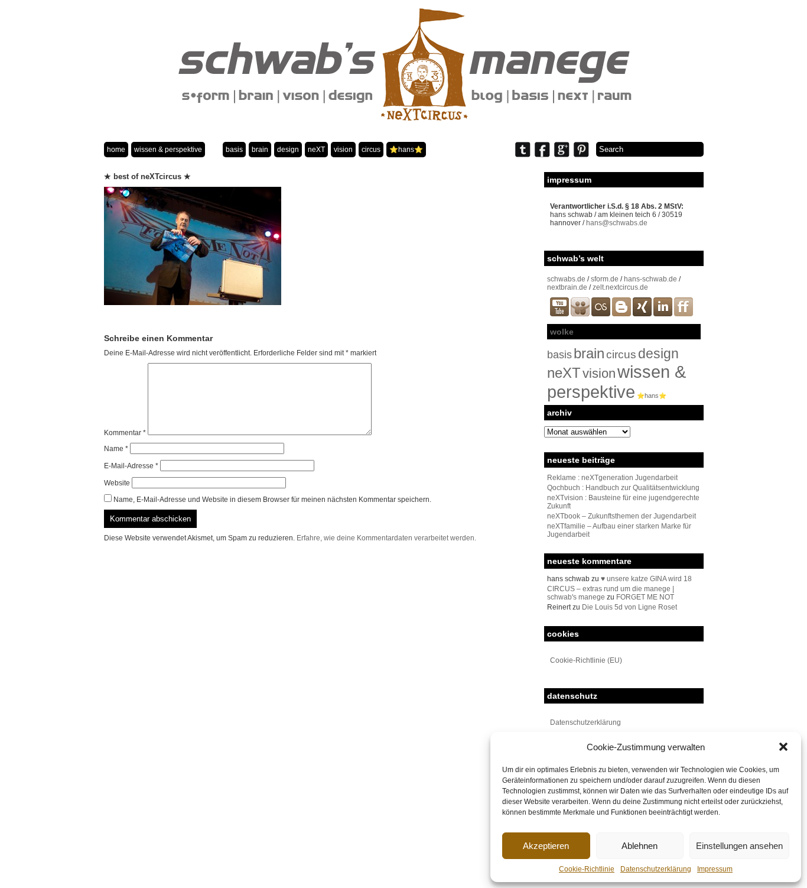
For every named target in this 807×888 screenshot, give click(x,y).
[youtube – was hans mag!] (559, 314)
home (116, 149)
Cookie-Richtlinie (586, 869)
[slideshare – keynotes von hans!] (580, 314)
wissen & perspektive (168, 149)
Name (116, 449)
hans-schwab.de (650, 279)
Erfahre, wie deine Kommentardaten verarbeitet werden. (386, 538)
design (288, 149)
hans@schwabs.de (616, 223)
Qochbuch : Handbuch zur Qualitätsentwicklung (623, 488)
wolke (562, 331)
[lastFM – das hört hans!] (600, 314)
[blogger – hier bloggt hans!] (621, 314)
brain (260, 149)
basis (234, 149)
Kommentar (125, 433)
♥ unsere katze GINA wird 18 (646, 579)
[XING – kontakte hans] (642, 314)
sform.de (605, 279)
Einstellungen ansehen (739, 846)
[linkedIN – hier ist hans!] (662, 314)
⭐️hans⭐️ (406, 149)
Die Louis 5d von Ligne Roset (629, 607)
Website (117, 483)
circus (371, 149)
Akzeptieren (546, 846)
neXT (316, 149)
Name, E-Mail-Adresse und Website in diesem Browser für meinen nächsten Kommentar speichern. (272, 499)
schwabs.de (566, 279)
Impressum (715, 869)
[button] (783, 747)
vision (343, 149)
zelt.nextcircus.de (620, 287)
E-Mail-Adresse (131, 466)
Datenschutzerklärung (655, 869)
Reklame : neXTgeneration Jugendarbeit (612, 478)
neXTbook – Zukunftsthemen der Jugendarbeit (621, 516)
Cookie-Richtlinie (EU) (586, 660)
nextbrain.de (567, 287)
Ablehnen (639, 846)
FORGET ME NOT (645, 597)
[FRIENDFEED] (683, 314)
